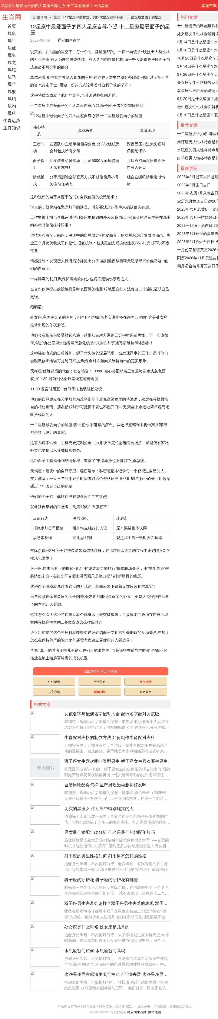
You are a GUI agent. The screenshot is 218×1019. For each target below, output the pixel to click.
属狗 (11, 106)
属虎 (11, 48)
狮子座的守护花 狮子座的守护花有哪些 (101, 879)
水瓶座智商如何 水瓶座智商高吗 (94, 950)
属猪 (11, 113)
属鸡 (11, 98)
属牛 (11, 40)
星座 (57, 17)
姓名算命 (146, 692)
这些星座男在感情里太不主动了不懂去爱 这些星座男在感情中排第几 (128, 974)
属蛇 (11, 69)
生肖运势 (11, 120)
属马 (11, 77)
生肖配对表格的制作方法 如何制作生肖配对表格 (109, 737)
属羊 (11, 84)
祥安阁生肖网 (68, 40)
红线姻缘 (54, 681)
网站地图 (154, 1012)
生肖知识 (11, 127)
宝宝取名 (100, 681)
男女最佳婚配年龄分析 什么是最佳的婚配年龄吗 (109, 832)
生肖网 (11, 16)
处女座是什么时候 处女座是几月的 (96, 927)
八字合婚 (54, 692)
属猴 (11, 91)
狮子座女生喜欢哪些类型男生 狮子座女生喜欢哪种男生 (116, 761)
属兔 (11, 55)
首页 (11, 26)
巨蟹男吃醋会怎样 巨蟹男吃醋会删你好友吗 (105, 784)
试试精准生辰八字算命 (100, 671)
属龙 (11, 62)
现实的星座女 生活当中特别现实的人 (99, 808)
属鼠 (11, 33)
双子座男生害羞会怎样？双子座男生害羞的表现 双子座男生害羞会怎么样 (133, 903)
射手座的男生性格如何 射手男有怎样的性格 (105, 856)
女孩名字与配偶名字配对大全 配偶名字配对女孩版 (111, 713)
